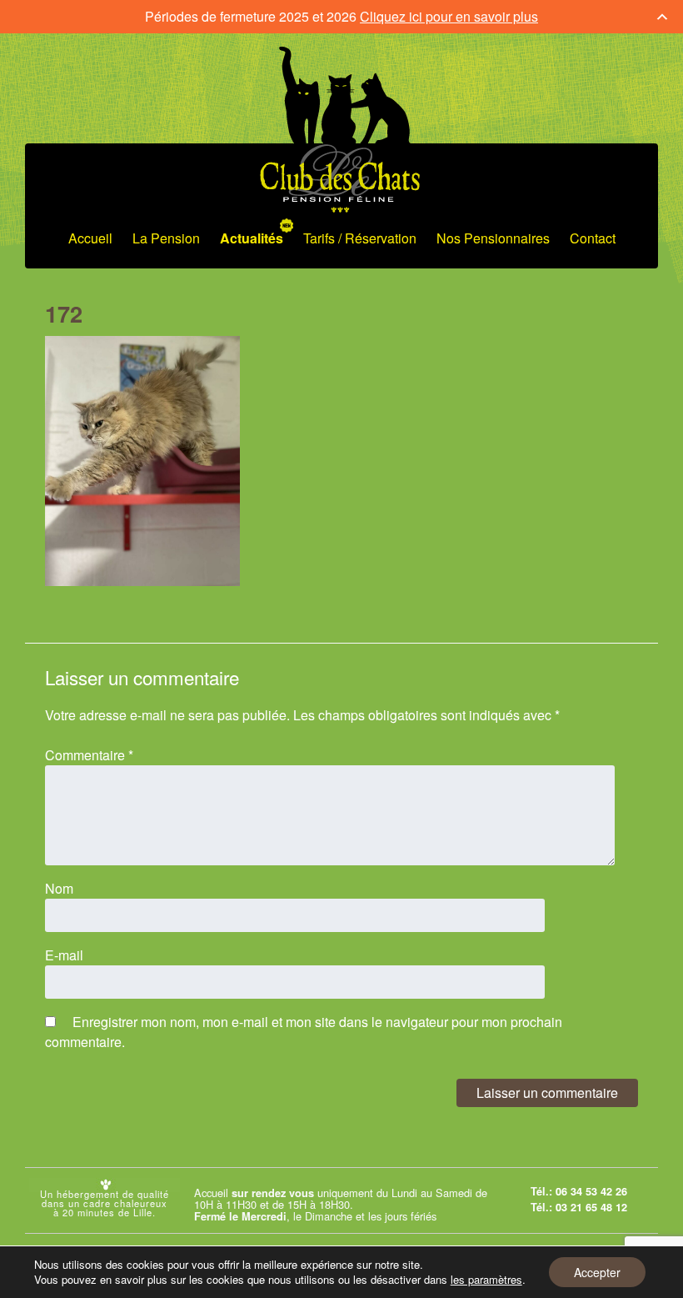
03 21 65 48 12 (591, 1207)
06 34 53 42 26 (591, 1191)
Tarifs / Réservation (359, 238)
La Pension (166, 238)
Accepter (597, 1272)
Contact (593, 238)
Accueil (90, 238)
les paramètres (486, 1279)
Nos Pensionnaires (493, 238)
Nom (59, 888)
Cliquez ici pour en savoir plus (449, 16)
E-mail (64, 955)
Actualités (251, 238)
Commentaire (89, 754)
